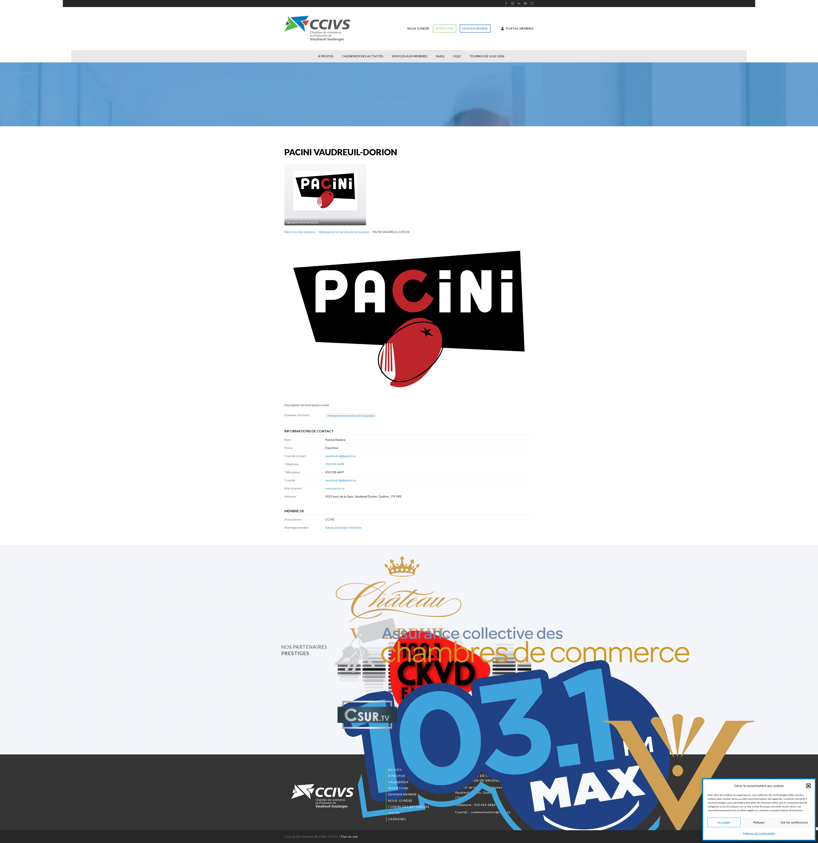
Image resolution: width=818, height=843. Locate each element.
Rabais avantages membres (343, 527)
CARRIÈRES (397, 819)
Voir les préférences (794, 822)
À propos (396, 776)
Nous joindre (400, 800)
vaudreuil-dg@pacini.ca (340, 456)
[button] (808, 786)
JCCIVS (394, 813)
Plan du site (349, 836)
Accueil (395, 769)
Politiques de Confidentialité (759, 833)
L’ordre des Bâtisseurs (408, 806)
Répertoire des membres (299, 232)
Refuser (759, 822)
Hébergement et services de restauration (344, 232)
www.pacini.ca (334, 488)
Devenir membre (402, 794)
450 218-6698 (334, 464)
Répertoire (398, 788)
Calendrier (398, 782)
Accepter (724, 822)
